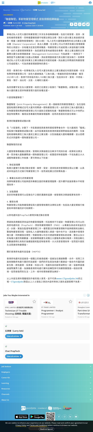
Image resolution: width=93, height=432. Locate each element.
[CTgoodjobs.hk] (28, 408)
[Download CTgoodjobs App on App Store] (21, 416)
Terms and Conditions (38, 425)
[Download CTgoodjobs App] (50, 416)
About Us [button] (5, 400)
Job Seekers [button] (6, 366)
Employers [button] (5, 372)
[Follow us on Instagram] (64, 416)
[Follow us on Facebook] (59, 416)
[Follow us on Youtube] (76, 416)
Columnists (8, 15)
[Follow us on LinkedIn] (70, 416)
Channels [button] (5, 394)
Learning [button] (5, 383)
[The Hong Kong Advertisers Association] (54, 408)
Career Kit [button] (5, 377)
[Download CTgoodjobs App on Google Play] (37, 416)
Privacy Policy (21, 425)
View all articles (13, 336)
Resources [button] (5, 389)
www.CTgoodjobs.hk (67, 278)
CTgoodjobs (17, 281)
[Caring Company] (67, 408)
